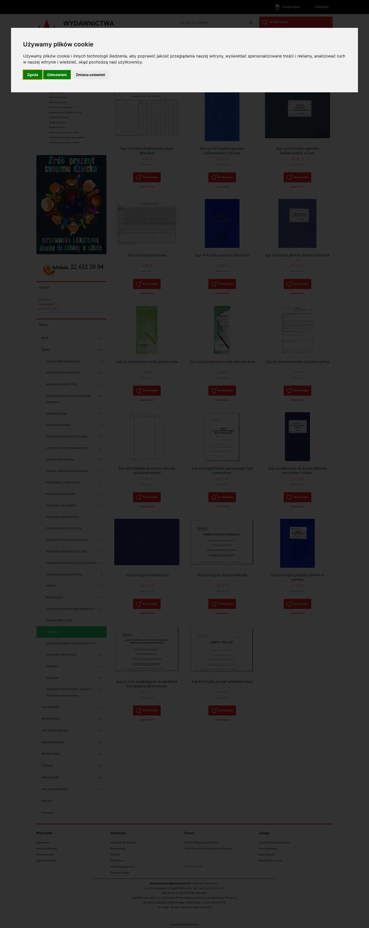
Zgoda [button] (32, 75)
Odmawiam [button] (57, 75)
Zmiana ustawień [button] (90, 75)
